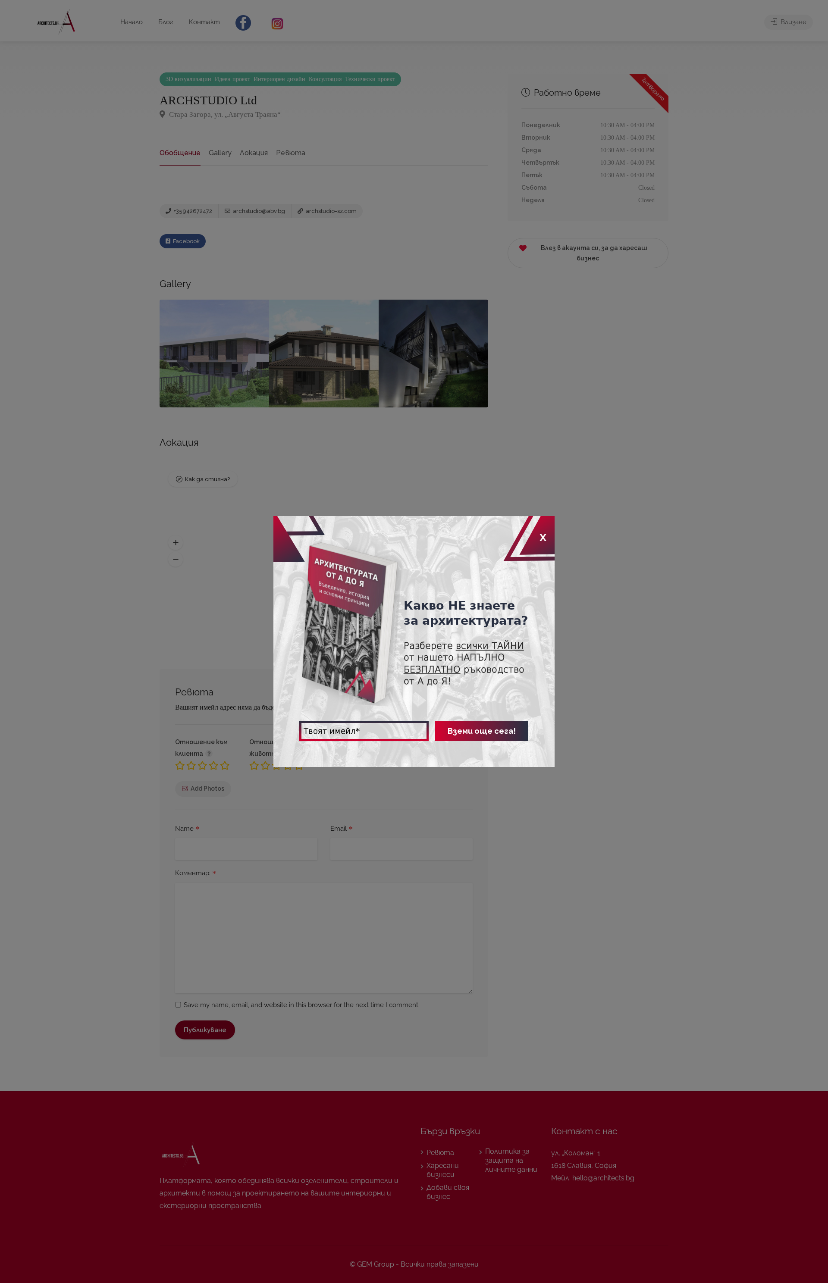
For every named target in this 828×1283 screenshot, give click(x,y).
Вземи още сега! (482, 730)
